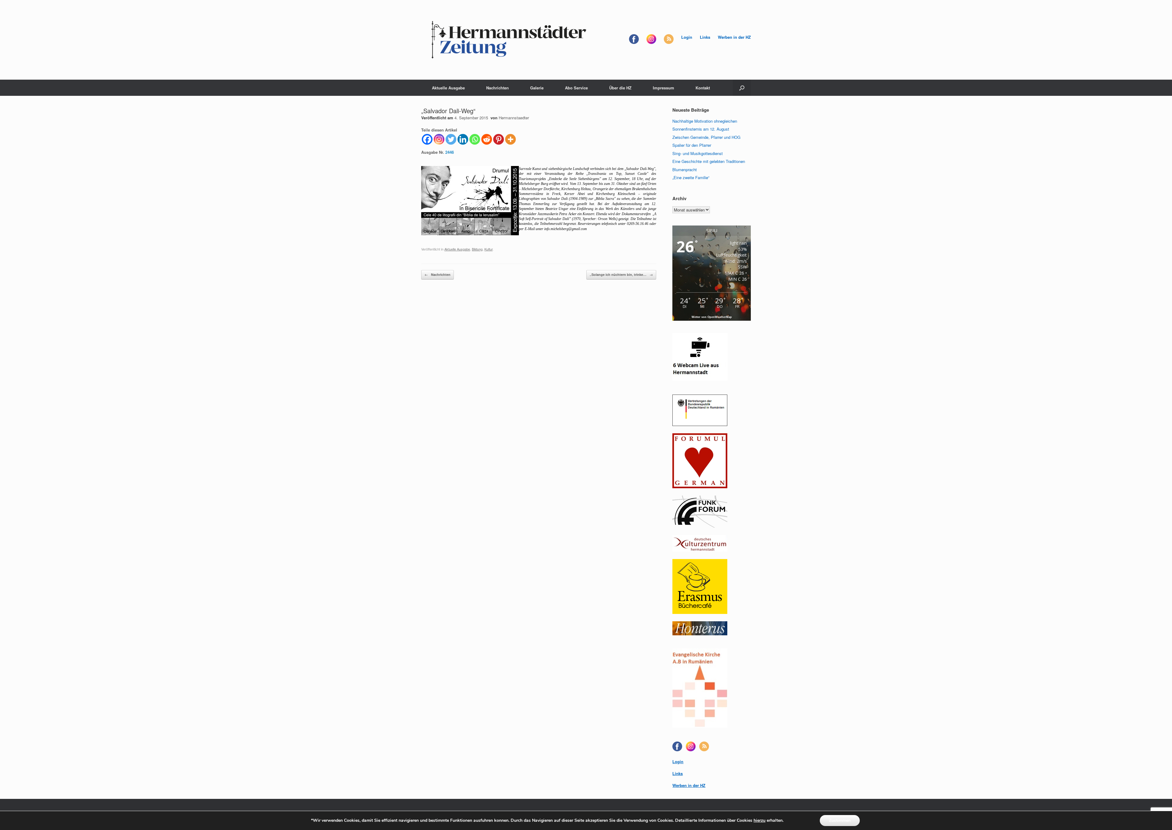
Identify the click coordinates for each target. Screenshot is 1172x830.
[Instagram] (439, 139)
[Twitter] (451, 139)
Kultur (488, 249)
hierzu (759, 820)
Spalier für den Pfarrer (691, 145)
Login (686, 37)
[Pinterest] (498, 139)
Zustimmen (840, 820)
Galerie (537, 88)
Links (705, 37)
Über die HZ (620, 88)
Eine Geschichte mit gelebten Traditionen (708, 161)
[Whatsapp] (474, 139)
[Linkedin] (463, 139)
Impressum (663, 88)
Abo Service (576, 88)
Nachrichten (497, 88)
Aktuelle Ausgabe (448, 88)
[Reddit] (486, 139)
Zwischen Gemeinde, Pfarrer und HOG (706, 137)
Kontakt (703, 88)
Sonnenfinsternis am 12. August (700, 129)
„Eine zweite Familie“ (690, 177)
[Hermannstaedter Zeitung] (508, 40)
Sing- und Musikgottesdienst (697, 153)
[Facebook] (427, 139)
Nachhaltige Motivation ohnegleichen (704, 121)
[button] (742, 88)
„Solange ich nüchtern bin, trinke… (621, 274)
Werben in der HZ (734, 37)
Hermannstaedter (514, 118)
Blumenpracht (684, 169)
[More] (510, 139)
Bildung (477, 249)
